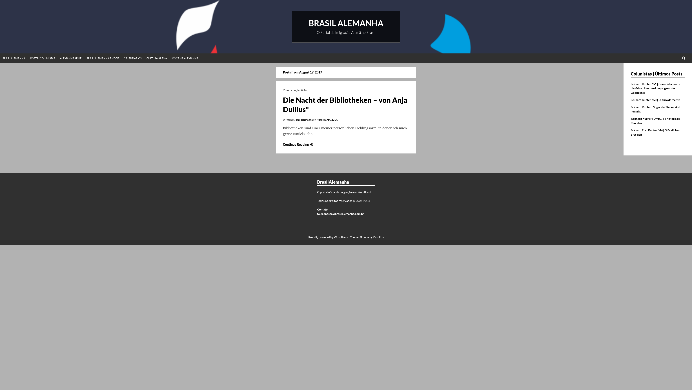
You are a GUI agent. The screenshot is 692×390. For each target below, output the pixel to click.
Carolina (378, 237)
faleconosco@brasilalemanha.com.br (340, 213)
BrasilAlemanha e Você (102, 58)
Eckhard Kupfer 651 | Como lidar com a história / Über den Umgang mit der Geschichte (655, 88)
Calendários (132, 58)
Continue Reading (298, 144)
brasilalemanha (304, 119)
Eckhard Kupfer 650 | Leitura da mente (655, 99)
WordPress (341, 237)
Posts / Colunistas (42, 58)
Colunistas (289, 90)
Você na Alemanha (185, 58)
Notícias (302, 90)
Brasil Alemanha (346, 23)
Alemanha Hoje (70, 58)
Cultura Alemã (157, 58)
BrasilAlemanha (14, 58)
